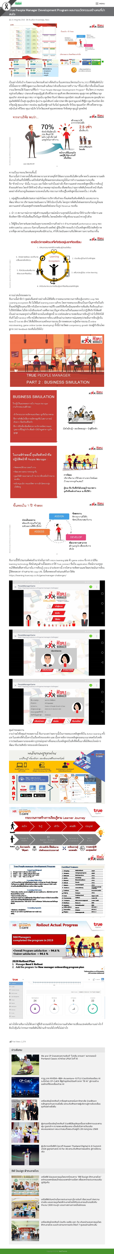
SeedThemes (63, 1251)
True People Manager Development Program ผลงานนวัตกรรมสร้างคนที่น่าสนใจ (57, 12)
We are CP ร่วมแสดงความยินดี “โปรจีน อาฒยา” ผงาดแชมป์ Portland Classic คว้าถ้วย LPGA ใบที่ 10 (68, 1057)
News (47, 20)
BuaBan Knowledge (36, 20)
